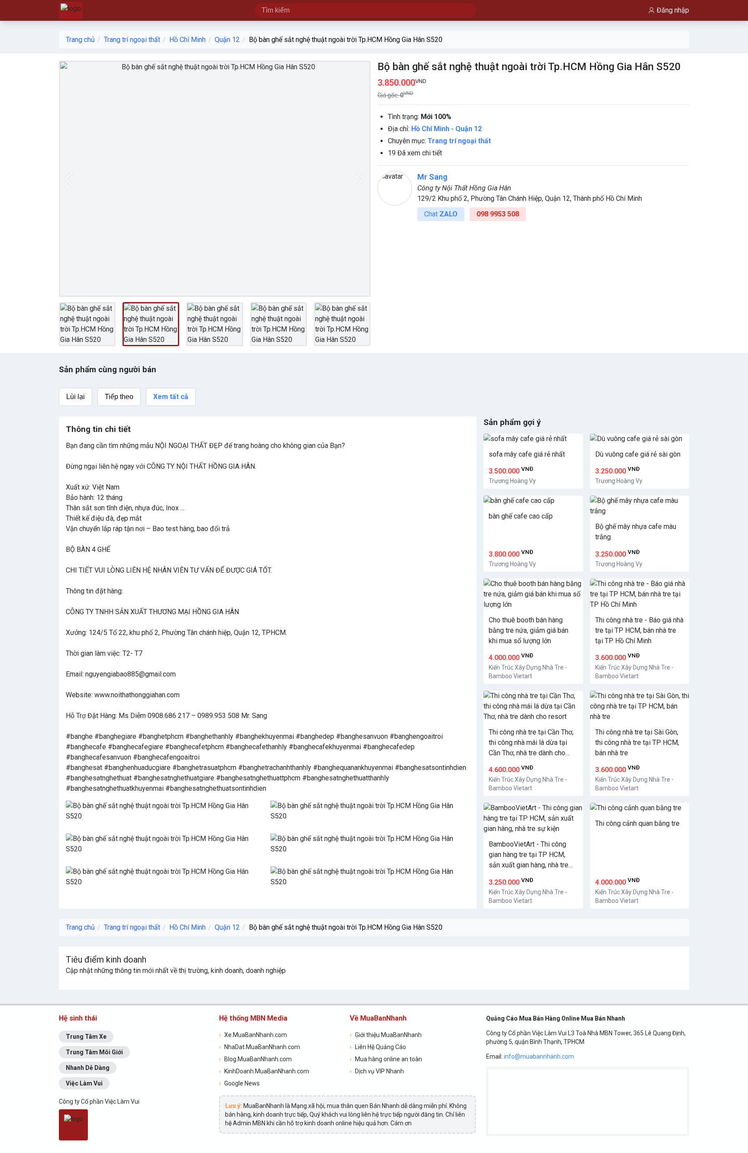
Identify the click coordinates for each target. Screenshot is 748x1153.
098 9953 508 (498, 214)
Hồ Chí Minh (187, 39)
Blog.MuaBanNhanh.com (255, 1059)
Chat (441, 214)
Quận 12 (227, 39)
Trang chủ (80, 39)
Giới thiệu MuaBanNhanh (386, 1034)
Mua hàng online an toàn (386, 1059)
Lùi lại (75, 396)
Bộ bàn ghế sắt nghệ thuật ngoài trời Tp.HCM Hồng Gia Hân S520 (345, 39)
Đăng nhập (673, 10)
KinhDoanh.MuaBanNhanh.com (264, 1071)
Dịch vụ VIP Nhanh (377, 1071)
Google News (239, 1083)
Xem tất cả (170, 397)
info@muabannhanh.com (539, 1056)
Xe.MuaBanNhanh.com (253, 1034)
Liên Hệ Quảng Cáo (378, 1046)
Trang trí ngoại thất (132, 39)
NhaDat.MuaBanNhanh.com (259, 1046)
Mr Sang (432, 176)
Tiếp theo (119, 396)
